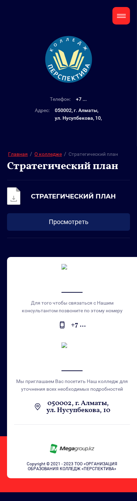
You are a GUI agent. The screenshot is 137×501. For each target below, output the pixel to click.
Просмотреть (69, 221)
